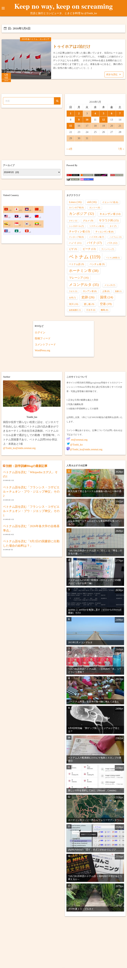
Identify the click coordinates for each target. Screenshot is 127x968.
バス (112, 242)
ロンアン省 (90, 291)
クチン (73, 221)
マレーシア (79, 277)
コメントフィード (45, 344)
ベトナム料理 (113, 258)
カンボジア (81, 214)
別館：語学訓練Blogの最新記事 (26, 466)
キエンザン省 (110, 213)
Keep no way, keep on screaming (63, 6)
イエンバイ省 (110, 202)
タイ (113, 226)
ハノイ (75, 243)
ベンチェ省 (97, 264)
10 (87, 119)
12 (103, 119)
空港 (106, 304)
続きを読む (112, 74)
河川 (73, 304)
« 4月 (69, 149)
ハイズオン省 (96, 237)
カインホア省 (76, 208)
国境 (106, 297)
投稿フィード (43, 338)
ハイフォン (116, 237)
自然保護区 (75, 310)
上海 (105, 291)
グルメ (88, 220)
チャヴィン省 (79, 231)
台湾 (72, 298)
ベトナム (84, 256)
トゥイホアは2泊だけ (72, 46)
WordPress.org (42, 350)
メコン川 (109, 285)
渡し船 (89, 304)
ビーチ (89, 249)
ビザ (73, 249)
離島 (104, 310)
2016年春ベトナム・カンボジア (35, 39)
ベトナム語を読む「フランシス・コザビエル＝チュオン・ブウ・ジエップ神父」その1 (31, 511)
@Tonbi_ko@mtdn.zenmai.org (19, 448)
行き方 (90, 310)
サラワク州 (109, 220)
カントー (94, 208)
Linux (75, 202)
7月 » (121, 149)
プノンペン (107, 249)
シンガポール (76, 226)
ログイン (40, 332)
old (92, 202)
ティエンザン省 (104, 231)
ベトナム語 (76, 264)
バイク (94, 242)
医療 (118, 291)
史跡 (87, 297)
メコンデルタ (84, 285)
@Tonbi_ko (76, 444)
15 (70, 125)
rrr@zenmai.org (78, 439)
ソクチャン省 (96, 226)
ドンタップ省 (76, 237)
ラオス (73, 291)
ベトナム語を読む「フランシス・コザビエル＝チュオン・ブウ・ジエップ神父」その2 (31, 492)
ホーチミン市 (83, 271)
